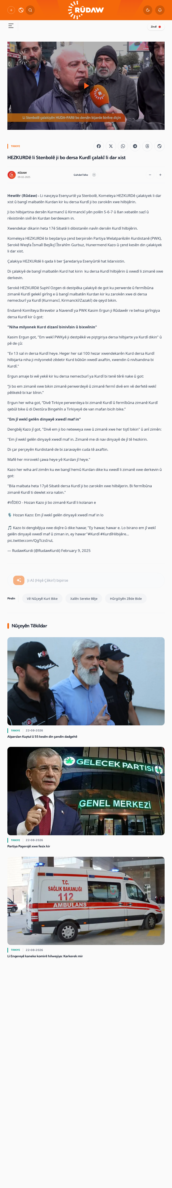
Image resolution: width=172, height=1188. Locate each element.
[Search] (30, 10)
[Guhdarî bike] (94, 175)
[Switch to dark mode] (148, 10)
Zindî (154, 27)
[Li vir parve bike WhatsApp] (123, 146)
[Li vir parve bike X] (111, 146)
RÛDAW (22, 173)
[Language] (21, 10)
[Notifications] (160, 10)
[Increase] (160, 175)
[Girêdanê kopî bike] (159, 146)
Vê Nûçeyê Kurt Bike (42, 598)
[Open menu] (10, 26)
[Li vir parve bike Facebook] (99, 146)
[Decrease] (150, 175)
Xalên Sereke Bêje (83, 598)
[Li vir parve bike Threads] (147, 146)
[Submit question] (18, 580)
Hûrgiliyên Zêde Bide (126, 598)
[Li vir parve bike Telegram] (135, 146)
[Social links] (11, 10)
